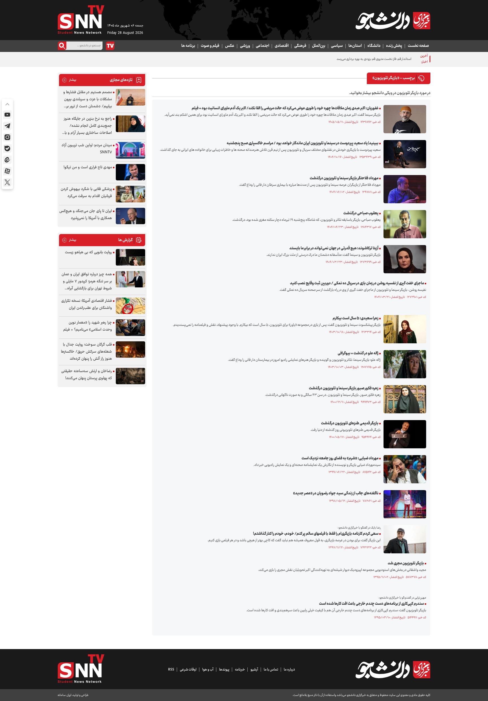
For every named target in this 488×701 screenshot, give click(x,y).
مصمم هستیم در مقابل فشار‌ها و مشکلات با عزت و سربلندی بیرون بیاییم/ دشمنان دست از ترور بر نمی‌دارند (87, 99)
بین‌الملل (318, 46)
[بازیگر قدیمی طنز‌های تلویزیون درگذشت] (403, 434)
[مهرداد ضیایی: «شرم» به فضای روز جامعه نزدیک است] (403, 469)
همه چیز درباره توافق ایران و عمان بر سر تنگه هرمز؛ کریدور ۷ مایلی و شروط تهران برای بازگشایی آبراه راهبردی (87, 281)
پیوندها (224, 670)
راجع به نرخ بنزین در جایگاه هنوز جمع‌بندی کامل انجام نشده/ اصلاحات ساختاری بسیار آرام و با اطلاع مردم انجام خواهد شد (88, 126)
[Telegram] (7, 126)
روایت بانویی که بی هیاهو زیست (88, 252)
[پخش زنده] (110, 46)
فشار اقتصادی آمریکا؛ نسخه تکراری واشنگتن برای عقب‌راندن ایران (86, 304)
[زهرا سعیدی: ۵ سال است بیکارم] (403, 329)
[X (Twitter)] (7, 182)
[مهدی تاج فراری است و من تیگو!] (130, 172)
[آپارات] (7, 171)
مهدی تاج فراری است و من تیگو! (88, 167)
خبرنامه (240, 670)
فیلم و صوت (210, 46)
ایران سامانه (64, 695)
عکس (229, 46)
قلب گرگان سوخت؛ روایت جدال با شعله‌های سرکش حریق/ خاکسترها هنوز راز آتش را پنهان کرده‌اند (86, 351)
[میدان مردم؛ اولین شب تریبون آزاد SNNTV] (130, 150)
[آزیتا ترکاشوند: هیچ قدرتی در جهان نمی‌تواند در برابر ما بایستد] (403, 259)
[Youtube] (7, 114)
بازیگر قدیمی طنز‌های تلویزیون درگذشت (349, 423)
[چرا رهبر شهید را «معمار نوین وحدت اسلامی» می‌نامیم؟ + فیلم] (130, 327)
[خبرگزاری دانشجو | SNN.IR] (392, 21)
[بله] (7, 148)
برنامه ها (188, 46)
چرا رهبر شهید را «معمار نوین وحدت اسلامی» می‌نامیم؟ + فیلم (87, 326)
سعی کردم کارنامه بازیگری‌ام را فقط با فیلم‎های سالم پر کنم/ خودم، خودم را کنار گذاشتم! (315, 533)
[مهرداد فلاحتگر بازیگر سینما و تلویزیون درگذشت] (403, 189)
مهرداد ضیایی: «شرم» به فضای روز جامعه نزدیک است (340, 458)
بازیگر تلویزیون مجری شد (406, 563)
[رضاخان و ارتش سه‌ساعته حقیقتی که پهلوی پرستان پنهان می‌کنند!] (130, 376)
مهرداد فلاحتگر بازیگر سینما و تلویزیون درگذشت (344, 178)
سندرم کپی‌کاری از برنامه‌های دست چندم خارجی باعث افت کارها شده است (371, 603)
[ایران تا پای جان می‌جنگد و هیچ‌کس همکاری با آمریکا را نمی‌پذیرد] (130, 216)
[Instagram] (7, 137)
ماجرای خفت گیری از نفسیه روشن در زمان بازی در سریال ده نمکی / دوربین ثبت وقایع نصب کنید (357, 283)
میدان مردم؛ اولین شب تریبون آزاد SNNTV (87, 149)
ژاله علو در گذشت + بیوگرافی (358, 353)
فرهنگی (300, 46)
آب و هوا (207, 670)
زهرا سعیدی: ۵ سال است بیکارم (355, 318)
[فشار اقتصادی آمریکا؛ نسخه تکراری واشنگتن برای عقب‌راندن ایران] (130, 306)
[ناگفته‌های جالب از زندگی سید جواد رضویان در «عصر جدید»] (403, 504)
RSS (171, 670)
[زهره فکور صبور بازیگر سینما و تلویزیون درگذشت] (403, 399)
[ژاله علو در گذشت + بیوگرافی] (403, 364)
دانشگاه (373, 46)
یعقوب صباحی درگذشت (360, 213)
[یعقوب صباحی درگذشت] (403, 224)
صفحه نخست (418, 46)
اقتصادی (282, 46)
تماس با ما (271, 670)
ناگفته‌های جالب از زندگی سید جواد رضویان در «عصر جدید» (335, 493)
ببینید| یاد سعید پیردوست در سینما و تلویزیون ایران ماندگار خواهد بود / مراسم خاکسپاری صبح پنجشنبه (302, 143)
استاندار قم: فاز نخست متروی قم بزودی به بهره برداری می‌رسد (374, 59)
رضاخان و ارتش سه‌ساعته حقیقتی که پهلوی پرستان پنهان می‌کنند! (86, 375)
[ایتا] (7, 159)
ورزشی (245, 46)
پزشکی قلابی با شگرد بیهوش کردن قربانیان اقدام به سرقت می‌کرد (86, 193)
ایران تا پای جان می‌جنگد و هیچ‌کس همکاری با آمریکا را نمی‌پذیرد (85, 215)
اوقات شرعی (188, 670)
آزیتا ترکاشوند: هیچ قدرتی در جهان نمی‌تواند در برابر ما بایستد (333, 248)
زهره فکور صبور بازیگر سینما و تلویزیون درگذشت (343, 388)
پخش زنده (394, 46)
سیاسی (337, 46)
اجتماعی (262, 46)
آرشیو (254, 670)
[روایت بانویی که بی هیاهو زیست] (130, 257)
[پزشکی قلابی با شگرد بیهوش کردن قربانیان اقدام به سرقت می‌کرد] (130, 194)
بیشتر (69, 80)
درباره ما (289, 670)
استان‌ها (355, 46)
